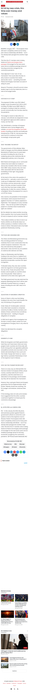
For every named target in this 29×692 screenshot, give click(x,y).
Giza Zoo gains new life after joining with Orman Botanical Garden (18, 664)
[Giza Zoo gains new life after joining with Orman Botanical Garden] (4, 665)
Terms (14, 685)
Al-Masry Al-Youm (17, 681)
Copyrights (19, 683)
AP (3, 16)
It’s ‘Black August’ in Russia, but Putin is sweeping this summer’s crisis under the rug (7, 621)
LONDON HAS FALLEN (6, 603)
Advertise (8, 683)
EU (16, 444)
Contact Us (14, 683)
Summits (22, 447)
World (3, 5)
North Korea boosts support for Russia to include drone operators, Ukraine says (21, 621)
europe (22, 444)
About (4, 683)
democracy (8, 444)
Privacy (24, 683)
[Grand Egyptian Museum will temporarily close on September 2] (4, 659)
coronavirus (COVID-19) (15, 441)
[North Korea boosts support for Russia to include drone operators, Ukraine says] (21, 614)
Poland (15, 447)
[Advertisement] (14, 527)
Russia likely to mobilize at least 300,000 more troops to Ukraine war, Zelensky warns (21, 604)
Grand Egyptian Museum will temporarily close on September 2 (17, 658)
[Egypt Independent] (14, 2)
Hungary (6, 447)
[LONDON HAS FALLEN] (7, 598)
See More (14, 671)
